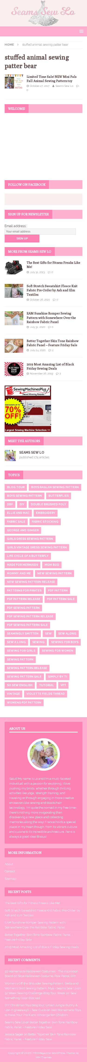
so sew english (19, 685)
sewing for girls (21, 650)
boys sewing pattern (24, 495)
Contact (10, 871)
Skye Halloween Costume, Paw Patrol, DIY (47, 976)
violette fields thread (45, 693)
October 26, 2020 (40, 299)
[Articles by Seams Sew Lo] (10, 458)
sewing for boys (64, 642)
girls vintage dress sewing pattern (37, 547)
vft (63, 685)
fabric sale (16, 521)
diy (21, 504)
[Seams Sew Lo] (43, 23)
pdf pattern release (23, 599)
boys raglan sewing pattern (55, 487)
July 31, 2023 (37, 272)
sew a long (16, 642)
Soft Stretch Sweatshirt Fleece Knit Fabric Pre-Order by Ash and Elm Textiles (52, 290)
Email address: (15, 226)
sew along (67, 633)
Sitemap (10, 878)
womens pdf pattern (24, 702)
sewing (38, 642)
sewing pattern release (27, 668)
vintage (13, 693)
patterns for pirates (24, 590)
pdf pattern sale (61, 599)
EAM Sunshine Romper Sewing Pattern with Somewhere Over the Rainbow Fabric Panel (51, 317)
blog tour (16, 487)
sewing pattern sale (24, 676)
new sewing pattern (54, 573)
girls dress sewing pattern (30, 538)
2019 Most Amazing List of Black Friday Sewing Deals (42, 947)
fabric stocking (45, 521)
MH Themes (44, 1057)
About (9, 864)
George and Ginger (23, 530)
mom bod (52, 564)
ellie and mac (18, 513)
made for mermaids (22, 564)
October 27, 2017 (39, 86)
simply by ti (57, 676)
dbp (10, 504)
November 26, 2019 (41, 373)
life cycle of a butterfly (27, 556)
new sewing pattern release (31, 582)
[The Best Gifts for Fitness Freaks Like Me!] (14, 267)
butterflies (58, 495)
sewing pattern (20, 659)
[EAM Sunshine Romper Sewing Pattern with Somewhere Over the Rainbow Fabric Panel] (14, 318)
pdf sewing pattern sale (27, 625)
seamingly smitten (23, 633)
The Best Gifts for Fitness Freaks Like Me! (32, 903)
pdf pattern (58, 590)
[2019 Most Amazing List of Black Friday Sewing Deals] (14, 369)
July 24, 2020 (37, 350)
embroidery (45, 513)
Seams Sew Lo (64, 86)
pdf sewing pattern (23, 608)
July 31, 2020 (37, 327)
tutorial (46, 685)
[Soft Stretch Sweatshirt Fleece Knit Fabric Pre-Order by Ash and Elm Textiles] (14, 291)
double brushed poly (48, 504)
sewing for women (57, 650)
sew (48, 633)
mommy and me (19, 573)
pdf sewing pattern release (30, 616)
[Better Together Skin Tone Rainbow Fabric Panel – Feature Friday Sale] (14, 346)
